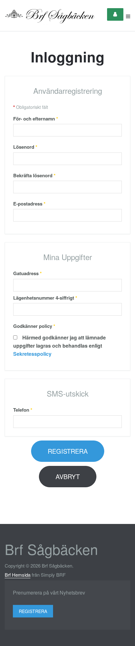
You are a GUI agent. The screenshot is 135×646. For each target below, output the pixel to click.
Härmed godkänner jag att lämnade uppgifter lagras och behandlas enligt (59, 345)
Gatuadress (27, 273)
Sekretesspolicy (32, 353)
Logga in (115, 14)
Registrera (68, 451)
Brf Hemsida (17, 574)
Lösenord (25, 146)
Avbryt (68, 476)
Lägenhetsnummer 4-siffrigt (45, 297)
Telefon (22, 409)
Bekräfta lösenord (34, 175)
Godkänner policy (34, 326)
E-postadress (29, 203)
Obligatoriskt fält (30, 107)
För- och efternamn (35, 118)
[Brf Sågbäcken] (50, 16)
